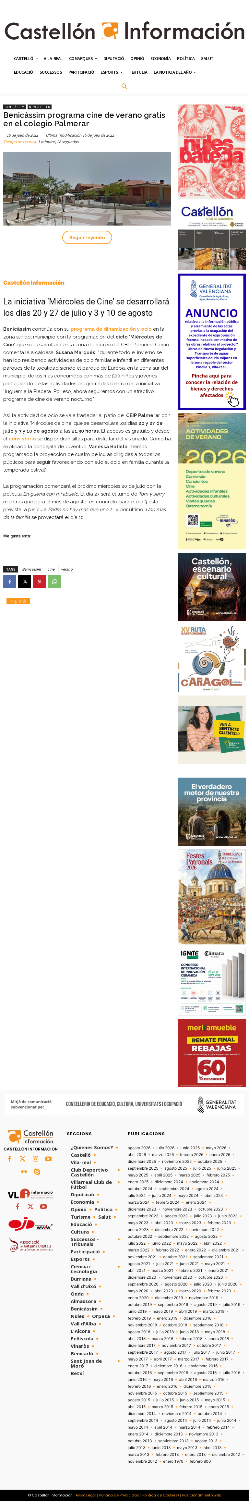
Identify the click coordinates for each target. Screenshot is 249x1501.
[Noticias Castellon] (124, 30)
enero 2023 (138, 1230)
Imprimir (18, 601)
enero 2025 (138, 1182)
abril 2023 (164, 1223)
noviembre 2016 (203, 1366)
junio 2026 (190, 1148)
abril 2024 (214, 1196)
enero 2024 (196, 1202)
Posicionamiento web (201, 1495)
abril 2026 (137, 1155)
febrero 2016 (139, 1386)
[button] (124, 86)
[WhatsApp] (54, 581)
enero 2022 (195, 1250)
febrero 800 (200, 1461)
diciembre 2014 (142, 1414)
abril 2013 (213, 1448)
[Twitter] (22, 1159)
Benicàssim (15, 107)
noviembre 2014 (177, 1414)
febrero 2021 (190, 1271)
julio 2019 (231, 1305)
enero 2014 (138, 1434)
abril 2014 (163, 1427)
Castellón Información (34, 282)
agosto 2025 (175, 1168)
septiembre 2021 (208, 1257)
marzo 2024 (139, 1202)
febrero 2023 (219, 1223)
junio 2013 (161, 1448)
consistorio (22, 439)
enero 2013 (195, 1455)
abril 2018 (137, 1339)
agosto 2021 (139, 1264)
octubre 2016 (140, 1373)
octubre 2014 (210, 1414)
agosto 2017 (175, 1352)
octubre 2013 (140, 1441)
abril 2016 (188, 1380)
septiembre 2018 (208, 1325)
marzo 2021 (162, 1271)
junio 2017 (225, 1352)
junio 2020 (228, 1284)
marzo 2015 (162, 1407)
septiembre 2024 (174, 1189)
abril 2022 (213, 1243)
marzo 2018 (162, 1339)
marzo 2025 (189, 1175)
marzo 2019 (213, 1311)
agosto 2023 (176, 1216)
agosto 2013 (206, 1441)
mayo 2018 (215, 1332)
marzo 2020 (190, 1291)
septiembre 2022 (173, 1236)
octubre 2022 (140, 1236)
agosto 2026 (139, 1148)
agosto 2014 (175, 1420)
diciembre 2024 (169, 1182)
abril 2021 (137, 1271)
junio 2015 (189, 1400)
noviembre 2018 (142, 1325)
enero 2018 (218, 1339)
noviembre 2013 (204, 1434)
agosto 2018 (139, 1332)
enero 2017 (138, 1366)
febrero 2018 (190, 1339)
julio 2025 (202, 1168)
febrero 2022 (167, 1250)
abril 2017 (163, 1359)
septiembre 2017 (143, 1352)
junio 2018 (189, 1332)
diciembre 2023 (142, 1209)
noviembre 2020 (177, 1277)
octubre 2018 (175, 1325)
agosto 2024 (207, 1189)
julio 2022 (137, 1243)
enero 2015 (218, 1407)
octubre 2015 (175, 1393)
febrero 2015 (190, 1407)
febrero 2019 (139, 1318)
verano (67, 569)
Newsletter (39, 107)
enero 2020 (138, 1298)
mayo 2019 (163, 1311)
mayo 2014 (138, 1427)
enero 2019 (167, 1318)
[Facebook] (9, 581)
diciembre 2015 (197, 1386)
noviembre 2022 (204, 1230)
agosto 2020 (176, 1284)
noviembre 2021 (142, 1257)
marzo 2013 (138, 1455)
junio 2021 (189, 1264)
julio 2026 (165, 1148)
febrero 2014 (218, 1427)
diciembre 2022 (169, 1230)
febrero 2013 (167, 1455)
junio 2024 (162, 1196)
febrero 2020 (219, 1291)
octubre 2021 (175, 1257)
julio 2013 (137, 1448)
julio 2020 (203, 1284)
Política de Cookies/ (160, 1495)
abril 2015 (137, 1407)
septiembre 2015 (208, 1393)
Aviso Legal (86, 1495)
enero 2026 (219, 1155)
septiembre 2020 (143, 1284)
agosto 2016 (205, 1373)
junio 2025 (226, 1168)
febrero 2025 (218, 1175)
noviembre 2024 (204, 1182)
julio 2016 (231, 1373)
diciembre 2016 (168, 1366)
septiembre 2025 (143, 1168)
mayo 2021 (215, 1264)
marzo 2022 (138, 1250)
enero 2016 (167, 1386)
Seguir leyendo (87, 237)
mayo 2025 (138, 1175)
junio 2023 (228, 1216)
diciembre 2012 (226, 1455)
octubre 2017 (209, 1345)
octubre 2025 (210, 1161)
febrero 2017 (217, 1359)
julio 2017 (201, 1352)
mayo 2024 (188, 1196)
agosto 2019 (205, 1305)
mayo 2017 (138, 1359)
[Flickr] (24, 1172)
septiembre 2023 (143, 1216)
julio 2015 (165, 1400)
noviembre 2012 (142, 1461)
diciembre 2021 (226, 1250)
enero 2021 (218, 1271)
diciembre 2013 (169, 1434)
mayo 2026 (216, 1148)
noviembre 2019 (203, 1298)
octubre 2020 (210, 1277)
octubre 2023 (210, 1209)
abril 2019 (188, 1311)
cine (50, 569)
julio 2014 (202, 1420)
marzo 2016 (213, 1380)
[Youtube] (48, 1159)
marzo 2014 (189, 1427)
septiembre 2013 (173, 1441)
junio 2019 (137, 1311)
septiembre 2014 (143, 1420)
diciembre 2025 (142, 1161)
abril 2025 (163, 1175)
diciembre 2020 (142, 1277)
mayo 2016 (163, 1380)
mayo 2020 (138, 1291)
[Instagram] (35, 1159)
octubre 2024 (140, 1189)
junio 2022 (161, 1243)
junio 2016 (137, 1380)
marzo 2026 (163, 1155)
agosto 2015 (139, 1400)
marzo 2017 (188, 1359)
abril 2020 (164, 1291)
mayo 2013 (187, 1448)
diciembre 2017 (142, 1345)
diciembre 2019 (169, 1298)
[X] (24, 581)
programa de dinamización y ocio (111, 329)
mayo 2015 (215, 1400)
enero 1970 (173, 1461)
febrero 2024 (168, 1202)
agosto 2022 (206, 1236)
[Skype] (37, 1172)
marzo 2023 (190, 1223)
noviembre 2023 (177, 1209)
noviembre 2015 (142, 1393)
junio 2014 (226, 1420)
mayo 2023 (138, 1223)
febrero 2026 (191, 1155)
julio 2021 (165, 1264)
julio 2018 (165, 1332)
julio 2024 (137, 1196)
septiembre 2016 (173, 1373)
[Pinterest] (39, 581)
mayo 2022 (187, 1243)
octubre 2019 (140, 1305)
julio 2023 (203, 1216)
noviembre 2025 (177, 1161)
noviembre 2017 (176, 1345)
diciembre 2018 (197, 1318)
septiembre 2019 (173, 1305)
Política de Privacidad (119, 1495)
